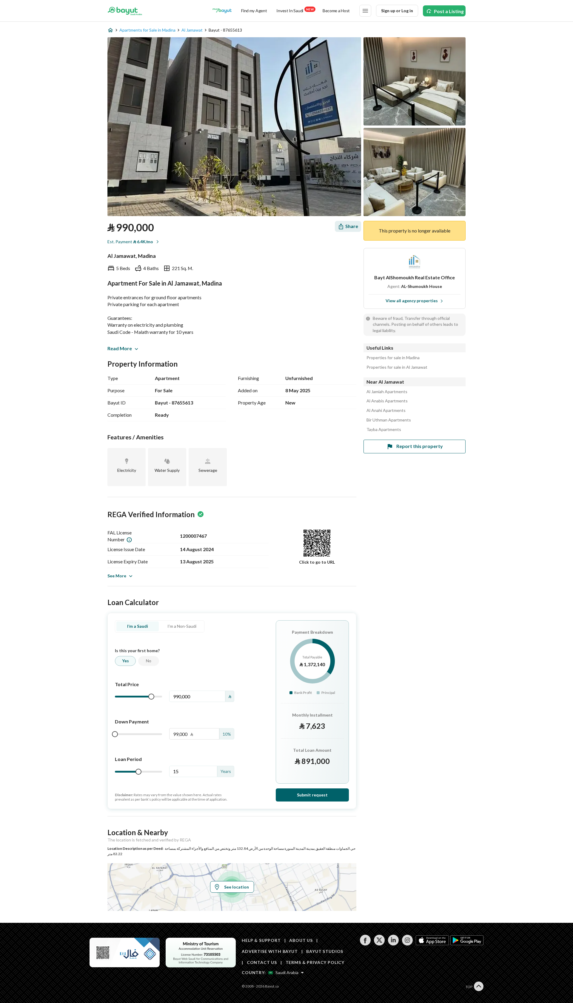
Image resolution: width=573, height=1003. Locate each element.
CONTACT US (262, 962)
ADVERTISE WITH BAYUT (270, 951)
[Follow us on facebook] (365, 943)
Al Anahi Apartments (386, 410)
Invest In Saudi (294, 10)
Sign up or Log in (397, 10)
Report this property (419, 446)
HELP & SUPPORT (261, 940)
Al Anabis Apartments (387, 401)
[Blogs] (222, 11)
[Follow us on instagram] (407, 943)
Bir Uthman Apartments (388, 420)
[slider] (151, 697)
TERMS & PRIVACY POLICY (315, 962)
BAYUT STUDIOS (324, 951)
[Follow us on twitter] (379, 943)
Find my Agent (254, 10)
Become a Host (336, 10)
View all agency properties (412, 300)
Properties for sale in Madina (393, 357)
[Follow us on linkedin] (393, 943)
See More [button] (116, 575)
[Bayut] (124, 10)
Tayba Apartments (383, 429)
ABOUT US (301, 940)
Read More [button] (119, 348)
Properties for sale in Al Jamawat (396, 367)
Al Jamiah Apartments (386, 391)
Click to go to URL (317, 562)
